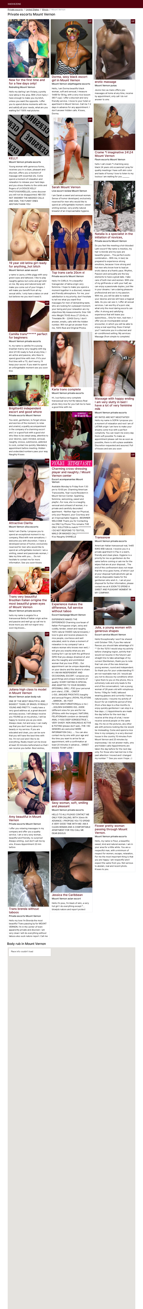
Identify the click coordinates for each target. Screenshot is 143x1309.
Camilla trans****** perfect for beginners (28, 335)
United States (32, 9)
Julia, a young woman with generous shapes (113, 629)
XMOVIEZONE (14, 4)
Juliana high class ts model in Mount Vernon (27, 691)
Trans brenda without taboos (24, 910)
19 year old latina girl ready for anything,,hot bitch (28, 264)
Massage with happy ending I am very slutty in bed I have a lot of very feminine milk (114, 404)
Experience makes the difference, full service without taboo (67, 607)
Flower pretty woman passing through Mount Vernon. (111, 829)
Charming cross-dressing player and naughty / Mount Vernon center (71, 472)
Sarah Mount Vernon (66, 187)
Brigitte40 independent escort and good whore (25, 410)
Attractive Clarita (21, 523)
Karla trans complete (66, 389)
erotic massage (105, 81)
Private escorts (15, 9)
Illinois (45, 9)
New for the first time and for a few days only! (27, 81)
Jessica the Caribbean (67, 895)
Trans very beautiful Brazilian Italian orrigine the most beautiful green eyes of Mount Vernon (28, 602)
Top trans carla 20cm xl (68, 272)
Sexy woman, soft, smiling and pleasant (70, 804)
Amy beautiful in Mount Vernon (25, 818)
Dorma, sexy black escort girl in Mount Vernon (69, 78)
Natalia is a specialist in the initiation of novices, (114, 235)
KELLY (13, 158)
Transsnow (102, 537)
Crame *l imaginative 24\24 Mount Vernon (114, 154)
